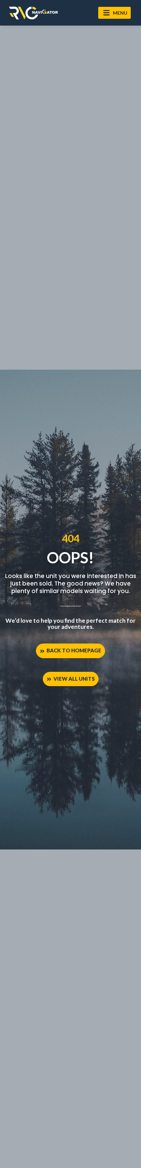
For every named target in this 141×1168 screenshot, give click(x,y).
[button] (114, 13)
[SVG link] (33, 13)
